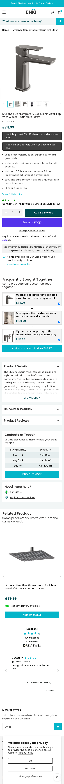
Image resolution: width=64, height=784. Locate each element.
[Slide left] (3, 104)
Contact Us (16, 492)
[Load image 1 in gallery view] (10, 104)
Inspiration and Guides (22, 497)
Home (5, 30)
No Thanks (30, 768)
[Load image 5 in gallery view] (39, 104)
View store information (19, 264)
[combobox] (32, 21)
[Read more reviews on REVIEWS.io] (32, 646)
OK (30, 760)
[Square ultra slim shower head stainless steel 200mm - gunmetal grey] (32, 555)
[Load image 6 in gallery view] (46, 104)
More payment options (32, 230)
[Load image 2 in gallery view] (18, 104)
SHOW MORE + (32, 397)
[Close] (51, 21)
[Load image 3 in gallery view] (25, 104)
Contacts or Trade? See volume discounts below (31, 203)
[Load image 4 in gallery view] (32, 104)
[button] (5, 12)
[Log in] (52, 12)
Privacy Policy (25, 752)
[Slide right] (60, 104)
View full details (12, 194)
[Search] (60, 21)
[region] (32, 670)
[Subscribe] (58, 726)
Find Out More (32, 474)
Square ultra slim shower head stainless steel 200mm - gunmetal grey (30, 587)
